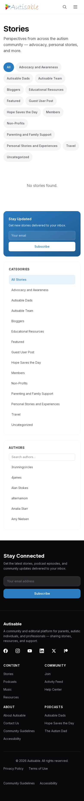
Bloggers (13, 89)
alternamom (19, 498)
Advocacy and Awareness (38, 67)
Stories (8, 674)
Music (7, 689)
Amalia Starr (19, 508)
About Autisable (14, 715)
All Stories (18, 279)
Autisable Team (50, 78)
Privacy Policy (13, 768)
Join (48, 674)
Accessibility (12, 738)
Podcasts (10, 681)
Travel (71, 146)
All (9, 67)
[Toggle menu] (76, 7)
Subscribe (42, 246)
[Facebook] (8, 653)
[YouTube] (32, 653)
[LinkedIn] (44, 653)
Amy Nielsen (20, 519)
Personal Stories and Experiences (32, 146)
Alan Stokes (19, 488)
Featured (13, 101)
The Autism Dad (56, 731)
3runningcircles (22, 467)
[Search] (65, 7)
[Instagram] (20, 653)
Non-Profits (16, 123)
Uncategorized (18, 157)
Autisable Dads (18, 78)
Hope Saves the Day (22, 112)
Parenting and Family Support (29, 134)
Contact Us (11, 723)
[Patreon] (68, 653)
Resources (11, 697)
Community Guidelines (19, 731)
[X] (56, 653)
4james (16, 477)
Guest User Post (41, 101)
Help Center (53, 689)
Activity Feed (54, 681)
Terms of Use (38, 768)
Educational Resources (46, 89)
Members (53, 112)
